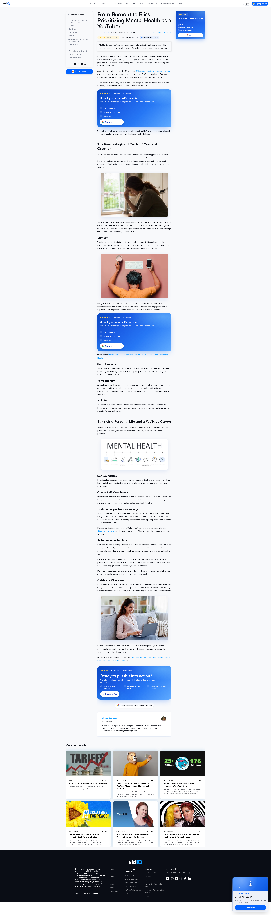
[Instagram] (180, 878)
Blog (146, 880)
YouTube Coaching (131, 886)
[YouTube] (167, 878)
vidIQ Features (130, 875)
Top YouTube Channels (153, 873)
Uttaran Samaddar (103, 32)
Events (147, 896)
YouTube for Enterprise (133, 890)
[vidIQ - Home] (6, 3)
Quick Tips (167, 32)
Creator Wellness (157, 32)
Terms (112, 888)
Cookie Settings (115, 891)
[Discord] (172, 878)
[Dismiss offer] (265, 880)
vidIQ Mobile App (131, 883)
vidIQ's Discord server (106, 531)
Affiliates (148, 877)
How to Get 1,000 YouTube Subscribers (154, 891)
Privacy (112, 884)
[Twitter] (185, 878)
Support (112, 877)
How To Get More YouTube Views (154, 885)
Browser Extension (131, 879)
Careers (112, 880)
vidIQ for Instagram (131, 894)
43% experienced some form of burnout (153, 71)
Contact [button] (112, 873)
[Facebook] (176, 878)
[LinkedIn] (189, 878)
